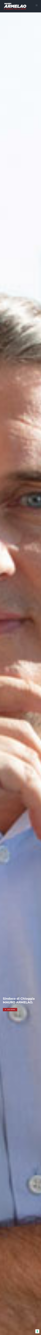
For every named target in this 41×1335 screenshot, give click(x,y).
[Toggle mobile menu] (37, 5)
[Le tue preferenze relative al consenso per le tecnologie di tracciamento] (37, 1331)
